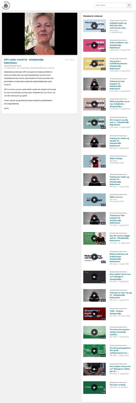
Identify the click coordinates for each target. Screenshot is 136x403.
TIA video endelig (118, 385)
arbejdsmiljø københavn (38, 68)
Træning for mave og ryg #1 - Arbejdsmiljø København (121, 295)
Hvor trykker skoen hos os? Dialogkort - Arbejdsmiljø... (120, 276)
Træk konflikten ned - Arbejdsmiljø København (119, 45)
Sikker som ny (116, 197)
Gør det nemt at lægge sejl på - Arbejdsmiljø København (120, 238)
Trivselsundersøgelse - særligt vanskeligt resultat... (120, 331)
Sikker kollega (116, 158)
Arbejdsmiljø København (12, 66)
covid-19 (51, 68)
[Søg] (129, 5)
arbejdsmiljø (24, 68)
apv (18, 68)
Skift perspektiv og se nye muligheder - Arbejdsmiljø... (119, 103)
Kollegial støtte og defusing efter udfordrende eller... (118, 25)
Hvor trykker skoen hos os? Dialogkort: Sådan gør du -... (120, 368)
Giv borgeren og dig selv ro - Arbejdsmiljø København (119, 122)
